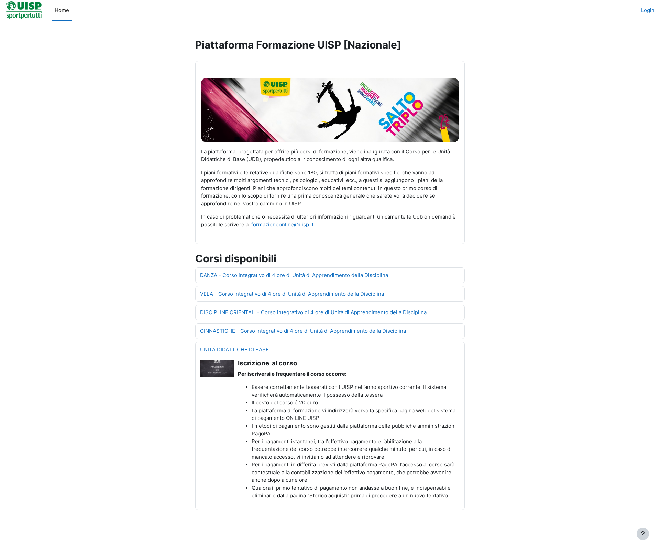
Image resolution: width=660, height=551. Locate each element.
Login (647, 10)
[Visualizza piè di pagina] (643, 534)
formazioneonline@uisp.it (282, 224)
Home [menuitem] (62, 10)
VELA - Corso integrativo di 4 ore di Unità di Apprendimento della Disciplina (292, 293)
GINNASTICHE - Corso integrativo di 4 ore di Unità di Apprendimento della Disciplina (303, 331)
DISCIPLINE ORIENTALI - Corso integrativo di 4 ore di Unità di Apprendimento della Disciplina (313, 312)
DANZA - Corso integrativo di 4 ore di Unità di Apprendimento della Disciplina (294, 275)
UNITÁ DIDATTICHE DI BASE (234, 349)
